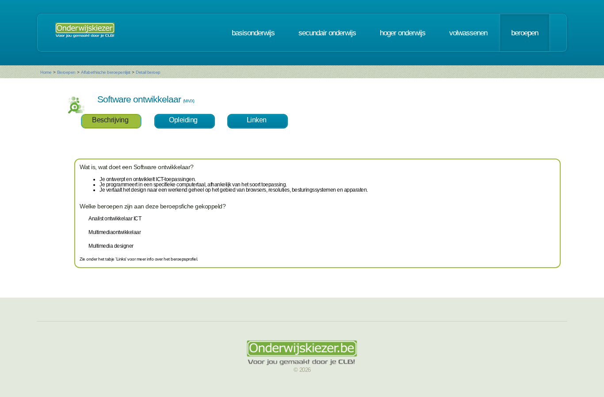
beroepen (524, 32)
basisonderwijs (253, 32)
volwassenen (468, 32)
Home (45, 72)
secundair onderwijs (327, 32)
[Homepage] (85, 33)
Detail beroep (148, 72)
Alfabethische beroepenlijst (105, 72)
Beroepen (66, 72)
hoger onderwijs (402, 32)
